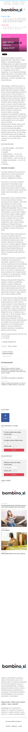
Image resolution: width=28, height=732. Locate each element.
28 (25, 19)
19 (10, 19)
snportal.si (13, 710)
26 (21, 19)
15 (3, 19)
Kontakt (20, 726)
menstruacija (15, 1)
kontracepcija (7, 1)
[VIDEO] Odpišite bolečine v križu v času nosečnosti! (13, 553)
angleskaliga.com (6, 708)
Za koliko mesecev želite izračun (13, 440)
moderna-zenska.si (14, 712)
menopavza (22, 1)
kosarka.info (16, 708)
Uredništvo (8, 726)
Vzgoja (15, 346)
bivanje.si (20, 710)
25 (20, 19)
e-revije (22, 3)
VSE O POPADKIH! (5, 530)
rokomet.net (4, 710)
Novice (10, 346)
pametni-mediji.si (20, 714)
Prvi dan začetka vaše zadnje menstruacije (12, 433)
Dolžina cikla (7, 446)
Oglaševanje (14, 726)
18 (8, 19)
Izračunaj (14, 450)
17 (7, 19)
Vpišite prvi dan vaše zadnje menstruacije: (12, 463)
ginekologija (15, 3)
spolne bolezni (7, 3)
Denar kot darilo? (7, 354)
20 (12, 19)
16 (5, 19)
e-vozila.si (10, 714)
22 (15, 19)
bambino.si (4, 712)
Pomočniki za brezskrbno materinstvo (12, 378)
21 (13, 19)
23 (17, 19)
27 (23, 19)
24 (18, 19)
